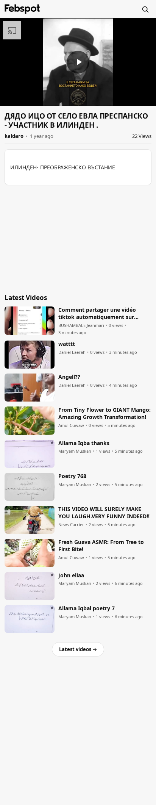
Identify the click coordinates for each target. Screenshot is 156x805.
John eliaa (71, 575)
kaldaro (14, 136)
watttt (66, 344)
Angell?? (69, 377)
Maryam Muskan (74, 451)
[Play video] (78, 62)
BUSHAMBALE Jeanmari (81, 325)
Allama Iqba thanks (83, 443)
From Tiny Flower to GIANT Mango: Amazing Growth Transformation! (104, 413)
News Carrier (71, 524)
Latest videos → (78, 649)
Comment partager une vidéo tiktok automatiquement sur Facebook (97, 313)
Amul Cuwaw (71, 425)
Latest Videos (26, 297)
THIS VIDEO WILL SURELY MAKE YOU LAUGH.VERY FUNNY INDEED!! (104, 513)
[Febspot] (22, 9)
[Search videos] (145, 9)
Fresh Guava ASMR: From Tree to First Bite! (101, 546)
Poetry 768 (72, 476)
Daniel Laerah (72, 352)
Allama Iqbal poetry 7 (86, 608)
